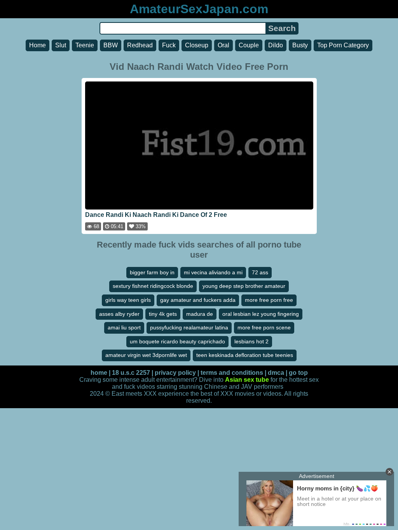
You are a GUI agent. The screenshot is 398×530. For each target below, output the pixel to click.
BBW (110, 45)
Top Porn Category (343, 45)
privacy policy (175, 372)
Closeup (196, 45)
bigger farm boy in (152, 272)
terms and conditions (232, 372)
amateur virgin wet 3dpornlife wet (146, 355)
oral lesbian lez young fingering (260, 314)
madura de (199, 314)
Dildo (275, 45)
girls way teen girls (128, 300)
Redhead (140, 45)
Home (37, 45)
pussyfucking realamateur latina (189, 327)
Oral (223, 45)
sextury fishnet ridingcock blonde (153, 286)
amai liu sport (124, 327)
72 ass (260, 272)
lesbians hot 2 (251, 341)
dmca (276, 372)
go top (298, 372)
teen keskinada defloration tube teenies (244, 355)
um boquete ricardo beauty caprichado (177, 341)
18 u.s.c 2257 (131, 372)
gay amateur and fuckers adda (198, 300)
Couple (249, 45)
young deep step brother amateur (243, 286)
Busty (300, 45)
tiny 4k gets (163, 314)
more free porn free (269, 300)
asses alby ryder (119, 314)
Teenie (84, 45)
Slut (60, 45)
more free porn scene (264, 327)
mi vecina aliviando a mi (213, 272)
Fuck (169, 45)
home (99, 372)
